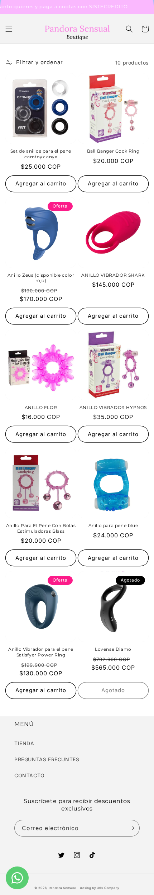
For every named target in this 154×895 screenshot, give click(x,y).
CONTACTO (29, 775)
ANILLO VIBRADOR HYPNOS (113, 407)
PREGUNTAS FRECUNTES (46, 759)
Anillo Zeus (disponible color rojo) (41, 277)
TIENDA (24, 743)
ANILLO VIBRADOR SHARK (113, 275)
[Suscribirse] (131, 828)
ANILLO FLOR (41, 407)
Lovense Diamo (113, 649)
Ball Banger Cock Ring (113, 151)
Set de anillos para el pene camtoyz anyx (40, 153)
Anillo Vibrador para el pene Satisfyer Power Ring (40, 652)
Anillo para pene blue (113, 525)
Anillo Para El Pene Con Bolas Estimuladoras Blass (41, 528)
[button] (9, 29)
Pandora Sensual (62, 888)
